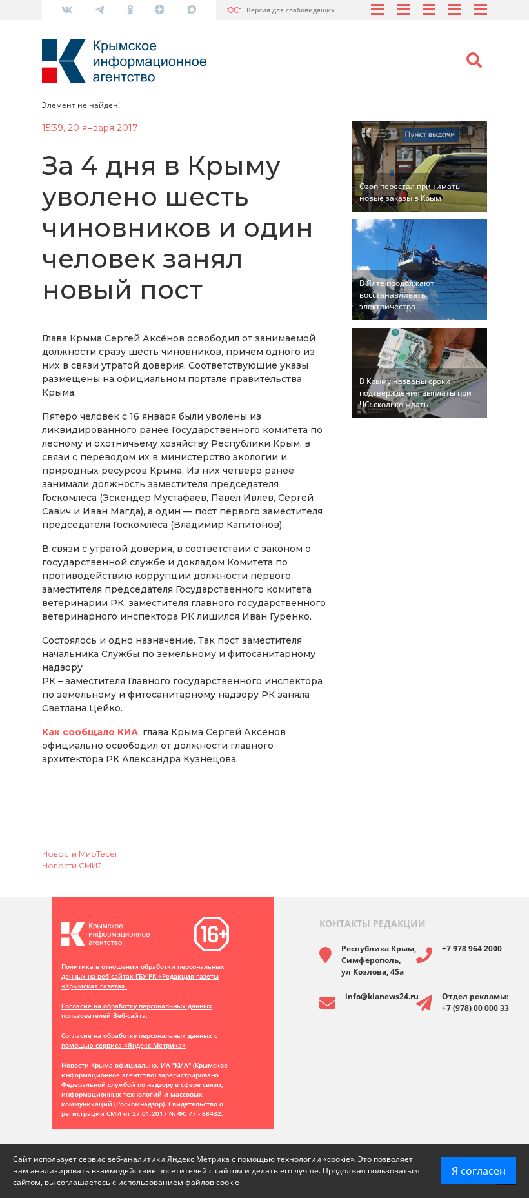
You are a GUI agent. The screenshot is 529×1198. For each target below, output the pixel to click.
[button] (474, 61)
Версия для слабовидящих (290, 9)
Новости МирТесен (81, 853)
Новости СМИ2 (72, 865)
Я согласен (479, 1171)
